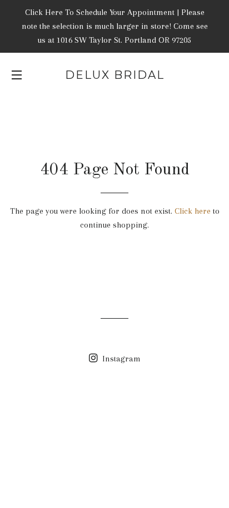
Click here (193, 211)
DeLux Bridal (115, 75)
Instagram (120, 359)
